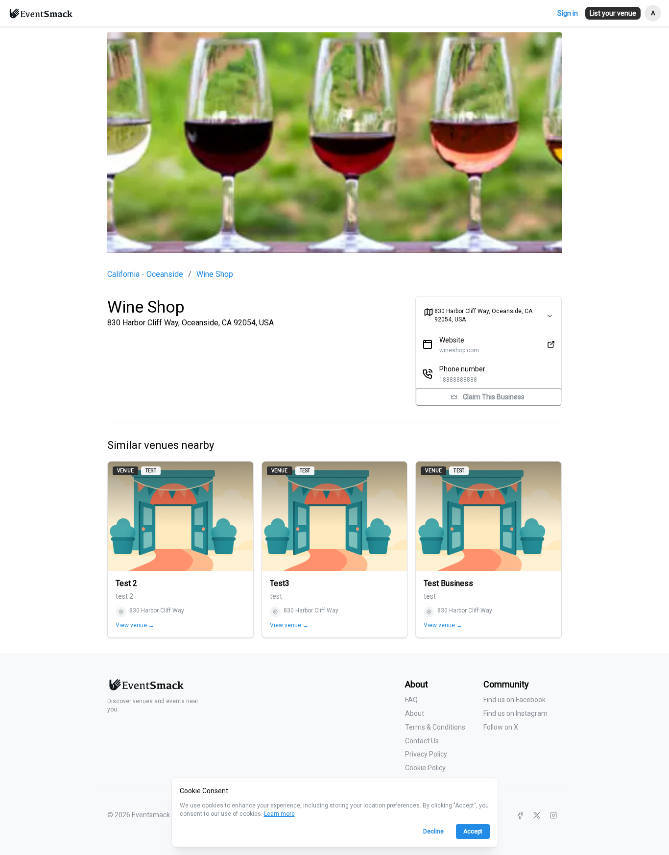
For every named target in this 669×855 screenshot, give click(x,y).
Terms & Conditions (435, 727)
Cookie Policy (425, 768)
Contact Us (422, 741)
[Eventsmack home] (145, 688)
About (414, 713)
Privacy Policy (426, 754)
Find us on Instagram (515, 713)
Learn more (279, 813)
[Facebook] (520, 815)
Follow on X (500, 727)
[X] (536, 815)
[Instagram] (553, 815)
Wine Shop (214, 274)
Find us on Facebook (514, 700)
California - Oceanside (145, 274)
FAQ (411, 700)
